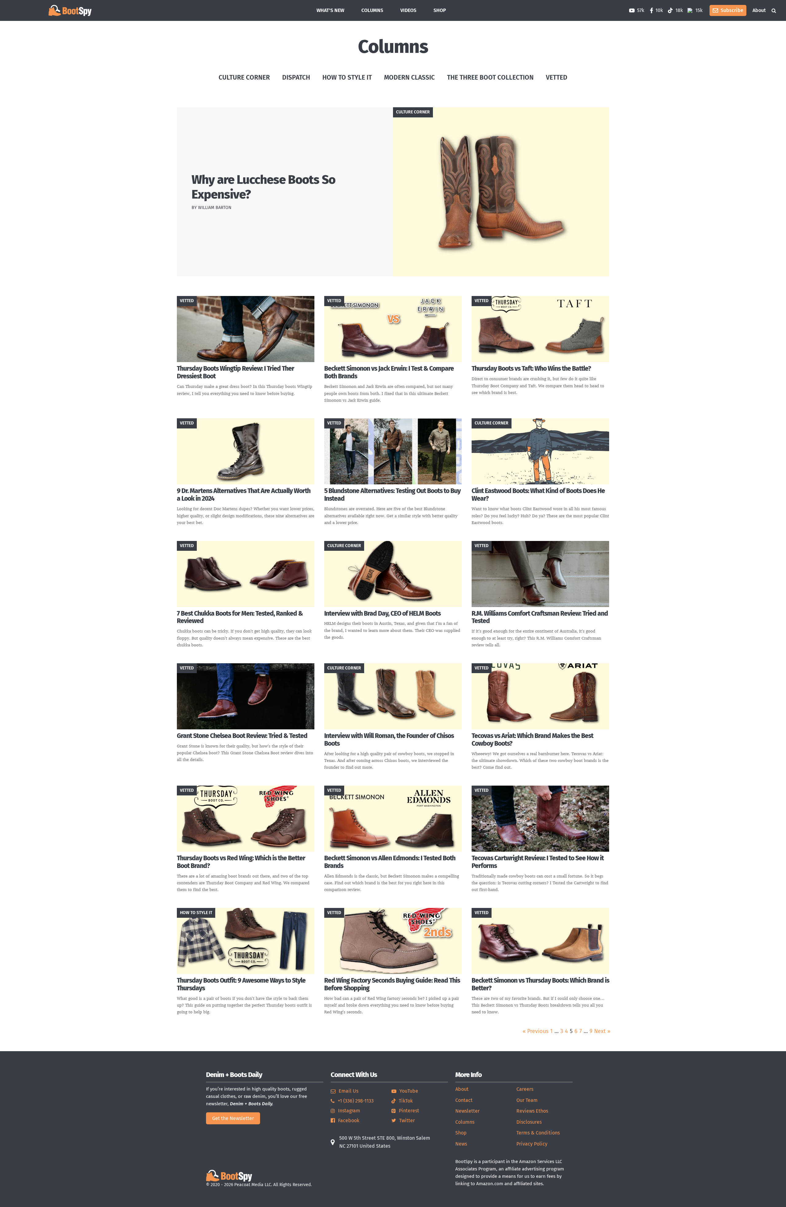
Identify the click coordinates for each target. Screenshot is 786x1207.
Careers (524, 1089)
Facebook (348, 1120)
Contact (464, 1100)
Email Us (348, 1091)
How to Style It (347, 77)
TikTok (406, 1101)
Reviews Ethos (532, 1111)
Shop (461, 1133)
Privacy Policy (531, 1144)
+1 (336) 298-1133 (356, 1101)
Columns (372, 10)
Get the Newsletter (233, 1118)
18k (678, 10)
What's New (330, 10)
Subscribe (732, 10)
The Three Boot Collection (490, 77)
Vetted (556, 77)
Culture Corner (244, 77)
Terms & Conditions (538, 1133)
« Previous (535, 1031)
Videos (408, 10)
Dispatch (296, 77)
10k (659, 10)
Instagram (349, 1111)
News (461, 1144)
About (759, 10)
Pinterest (409, 1111)
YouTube (408, 1091)
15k (698, 10)
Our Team (527, 1100)
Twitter (407, 1120)
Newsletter (467, 1111)
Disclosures (529, 1122)
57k (640, 10)
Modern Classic (409, 77)
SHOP (440, 10)
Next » (602, 1031)
